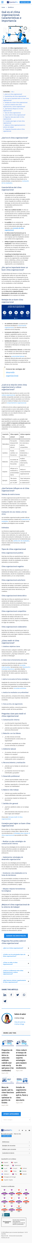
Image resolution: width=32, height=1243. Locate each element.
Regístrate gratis (25, 2)
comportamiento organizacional (16, 403)
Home (3, 7)
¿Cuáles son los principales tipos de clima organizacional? (14, 955)
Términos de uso (5, 1237)
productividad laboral (17, 356)
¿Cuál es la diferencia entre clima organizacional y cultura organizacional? (13, 972)
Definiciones (5, 1142)
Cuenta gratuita (6, 1136)
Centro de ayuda (8, 1134)
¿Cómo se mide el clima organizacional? (10, 963)
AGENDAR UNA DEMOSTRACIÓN (16, 936)
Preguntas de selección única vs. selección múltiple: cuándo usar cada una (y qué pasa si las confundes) (8, 1060)
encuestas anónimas (20, 688)
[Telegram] (4, 1001)
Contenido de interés (8, 1153)
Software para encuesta (9, 1149)
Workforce (11, 7)
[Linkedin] (4, 994)
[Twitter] (17, 994)
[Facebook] (11, 994)
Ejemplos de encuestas (8, 1145)
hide (12, 91)
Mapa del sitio (4, 1235)
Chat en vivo (17, 1134)
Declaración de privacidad (15, 1235)
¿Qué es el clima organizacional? (13, 948)
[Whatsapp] (24, 994)
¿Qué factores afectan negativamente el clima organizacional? (14, 981)
